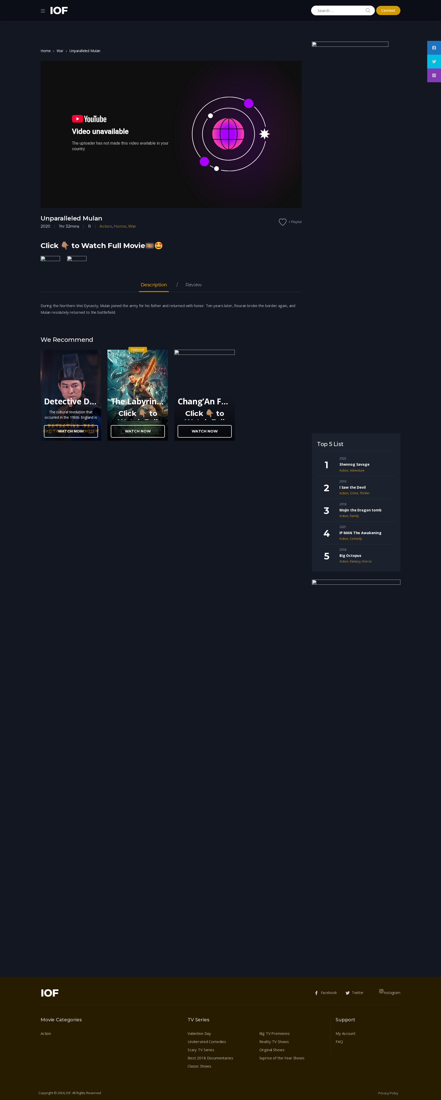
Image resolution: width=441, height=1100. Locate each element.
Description (154, 285)
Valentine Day (199, 1033)
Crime (354, 493)
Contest (388, 10)
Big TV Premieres (274, 1033)
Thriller (365, 493)
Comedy (356, 538)
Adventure (357, 470)
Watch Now (71, 431)
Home (46, 50)
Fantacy (355, 561)
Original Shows (272, 1049)
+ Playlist (295, 221)
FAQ (339, 1041)
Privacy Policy (388, 1093)
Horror (120, 226)
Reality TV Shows (274, 1041)
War (60, 50)
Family (354, 516)
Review (194, 285)
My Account (346, 1033)
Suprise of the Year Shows (281, 1057)
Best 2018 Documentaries (210, 1057)
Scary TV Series (201, 1049)
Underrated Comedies (207, 1041)
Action (106, 226)
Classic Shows (199, 1066)
